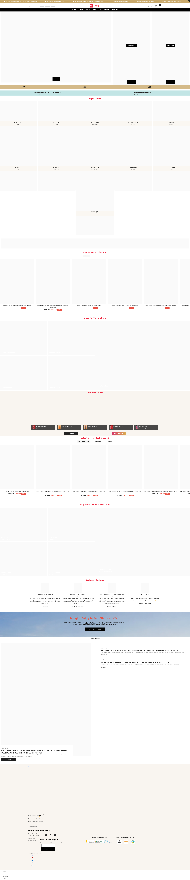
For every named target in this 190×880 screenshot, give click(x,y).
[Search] (143, 6)
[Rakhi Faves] (131, 66)
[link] (31, 87)
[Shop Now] (56, 46)
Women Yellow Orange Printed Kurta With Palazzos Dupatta (17, 305)
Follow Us (120, 433)
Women (87, 256)
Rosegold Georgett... (41, 426)
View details (8, 759)
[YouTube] (50, 835)
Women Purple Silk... (93, 426)
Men (96, 256)
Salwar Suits (98, 441)
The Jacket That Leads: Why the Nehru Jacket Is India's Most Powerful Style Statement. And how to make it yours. (34, 752)
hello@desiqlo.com (32, 826)
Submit (48, 849)
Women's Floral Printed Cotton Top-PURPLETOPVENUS (89, 305)
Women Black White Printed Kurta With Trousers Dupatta (125, 305)
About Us (53, 6)
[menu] (4, 875)
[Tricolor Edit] (131, 29)
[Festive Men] (170, 66)
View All (71, 433)
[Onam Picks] (170, 29)
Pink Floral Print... (143, 426)
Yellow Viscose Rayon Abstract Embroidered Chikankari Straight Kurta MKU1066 (88, 492)
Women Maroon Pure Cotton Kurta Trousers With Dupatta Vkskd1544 (160, 305)
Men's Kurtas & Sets (83, 441)
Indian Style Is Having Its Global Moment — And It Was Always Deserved (135, 662)
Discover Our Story (95, 629)
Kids (104, 256)
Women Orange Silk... (67, 426)
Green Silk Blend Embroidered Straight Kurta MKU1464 (17, 491)
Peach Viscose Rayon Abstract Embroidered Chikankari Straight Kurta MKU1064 (53, 492)
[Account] (152, 6)
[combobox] (142, 6)
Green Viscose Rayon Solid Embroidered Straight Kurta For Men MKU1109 (160, 491)
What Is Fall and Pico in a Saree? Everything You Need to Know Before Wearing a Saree (141, 651)
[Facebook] (41, 835)
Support (42, 6)
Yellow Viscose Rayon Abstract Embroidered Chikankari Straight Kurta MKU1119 (124, 492)
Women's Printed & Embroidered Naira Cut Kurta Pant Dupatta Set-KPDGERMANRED (52, 306)
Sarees (110, 441)
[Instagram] (46, 835)
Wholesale (47, 6)
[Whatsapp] (55, 835)
